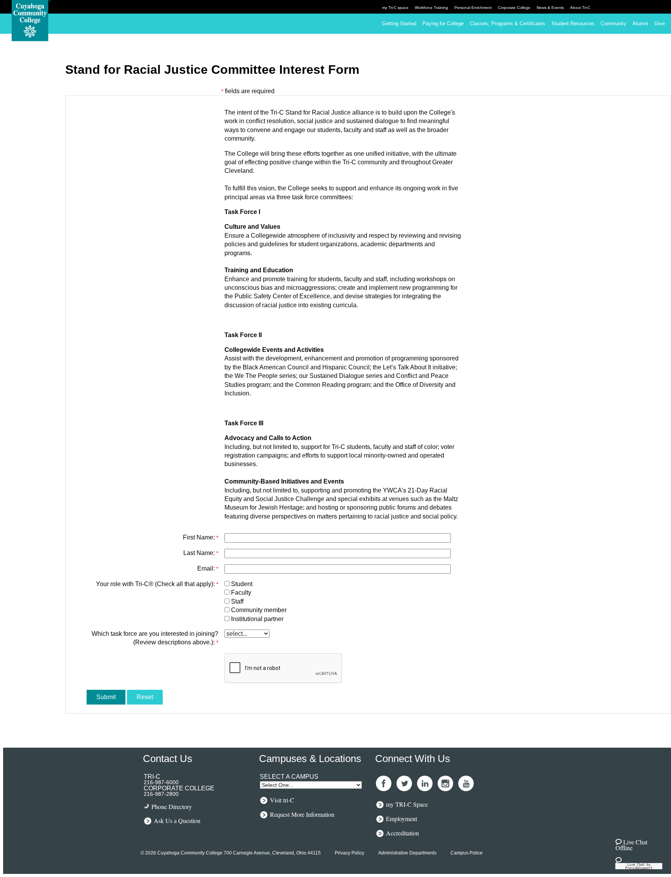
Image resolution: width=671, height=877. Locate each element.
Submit (106, 697)
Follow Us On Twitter (404, 783)
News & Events (550, 7)
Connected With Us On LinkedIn (425, 783)
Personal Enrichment (473, 7)
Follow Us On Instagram (445, 783)
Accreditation (402, 832)
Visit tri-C (282, 799)
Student (241, 584)
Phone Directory (171, 806)
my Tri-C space (395, 7)
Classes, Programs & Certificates (507, 23)
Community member (259, 610)
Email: (207, 568)
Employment (401, 818)
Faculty (241, 592)
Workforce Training (431, 7)
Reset (145, 697)
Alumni (640, 23)
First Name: (200, 537)
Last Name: (200, 553)
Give (659, 23)
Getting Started (399, 23)
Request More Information (302, 814)
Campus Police (466, 853)
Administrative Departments (407, 853)
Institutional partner (257, 619)
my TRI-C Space (407, 803)
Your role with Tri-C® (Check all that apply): (157, 584)
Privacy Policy (349, 853)
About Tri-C (580, 7)
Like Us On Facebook (383, 783)
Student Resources (573, 23)
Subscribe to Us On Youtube (466, 783)
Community (613, 23)
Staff (237, 601)
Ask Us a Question (177, 820)
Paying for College (443, 23)
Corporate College (514, 7)
